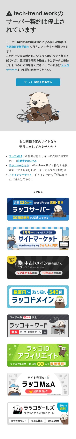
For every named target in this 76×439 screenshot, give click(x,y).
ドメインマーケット (20, 174)
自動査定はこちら (27, 160)
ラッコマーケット (19, 165)
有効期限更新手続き (17, 46)
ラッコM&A (15, 156)
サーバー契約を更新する (38, 82)
